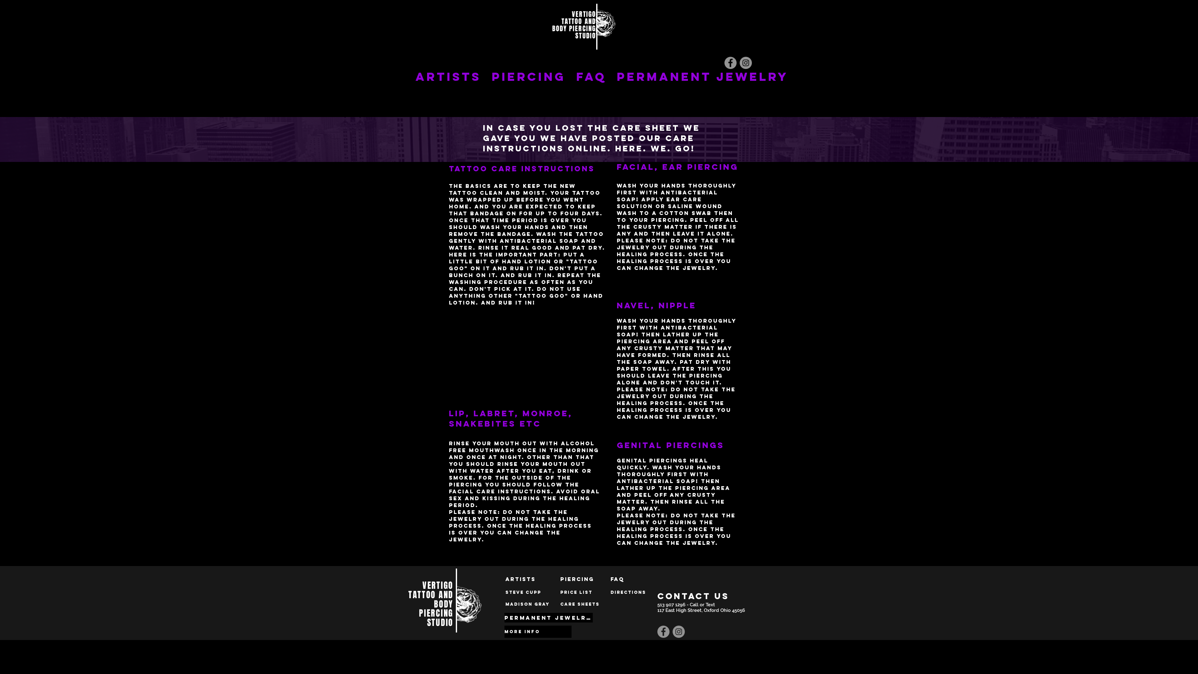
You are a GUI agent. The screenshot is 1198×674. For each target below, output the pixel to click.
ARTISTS (448, 76)
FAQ (591, 76)
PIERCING (529, 76)
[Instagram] (746, 63)
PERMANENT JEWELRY (702, 76)
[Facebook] (730, 63)
